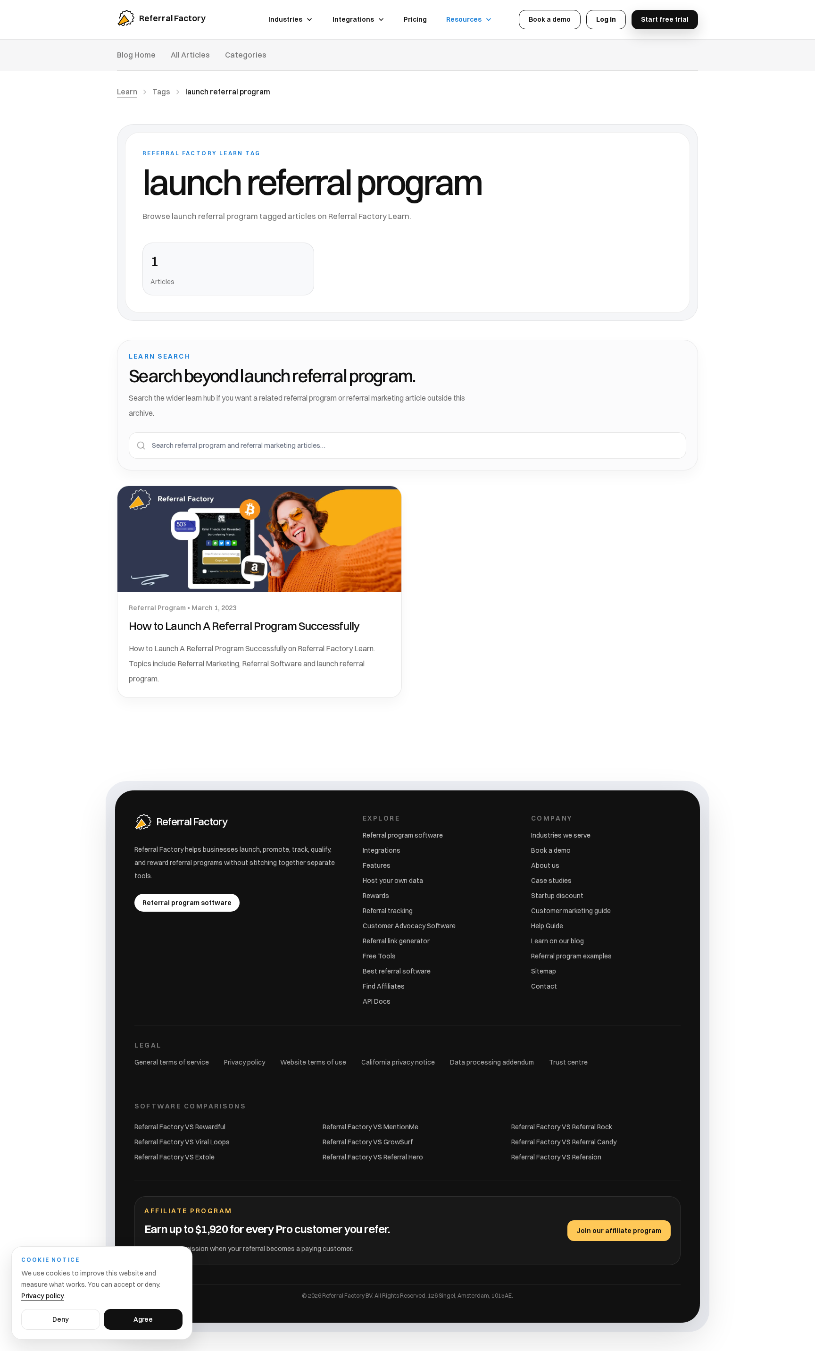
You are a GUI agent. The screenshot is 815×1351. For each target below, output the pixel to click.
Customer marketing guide (571, 910)
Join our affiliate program (619, 1230)
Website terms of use (313, 1062)
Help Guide (547, 926)
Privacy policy (244, 1062)
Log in (606, 19)
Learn (127, 91)
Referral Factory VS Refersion (556, 1157)
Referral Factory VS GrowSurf (368, 1142)
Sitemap (543, 971)
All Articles (190, 54)
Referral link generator (396, 941)
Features (377, 865)
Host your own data (393, 880)
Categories (245, 54)
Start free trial (665, 19)
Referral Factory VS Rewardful (179, 1127)
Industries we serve (560, 835)
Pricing (415, 19)
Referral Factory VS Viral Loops (182, 1142)
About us (545, 865)
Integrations (381, 850)
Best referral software (397, 971)
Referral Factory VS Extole (174, 1157)
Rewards (376, 895)
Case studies (551, 880)
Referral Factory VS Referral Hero (373, 1157)
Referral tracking (388, 910)
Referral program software (403, 835)
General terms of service (171, 1062)
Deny (60, 1319)
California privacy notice (398, 1062)
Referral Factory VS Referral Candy (563, 1142)
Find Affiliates (384, 986)
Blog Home (136, 54)
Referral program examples (571, 956)
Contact (544, 986)
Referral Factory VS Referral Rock (561, 1127)
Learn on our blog (557, 941)
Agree (143, 1319)
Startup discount (557, 895)
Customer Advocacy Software (409, 926)
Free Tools (379, 956)
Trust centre (568, 1062)
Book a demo (550, 19)
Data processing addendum (492, 1062)
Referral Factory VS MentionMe (370, 1127)
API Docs (377, 1001)
